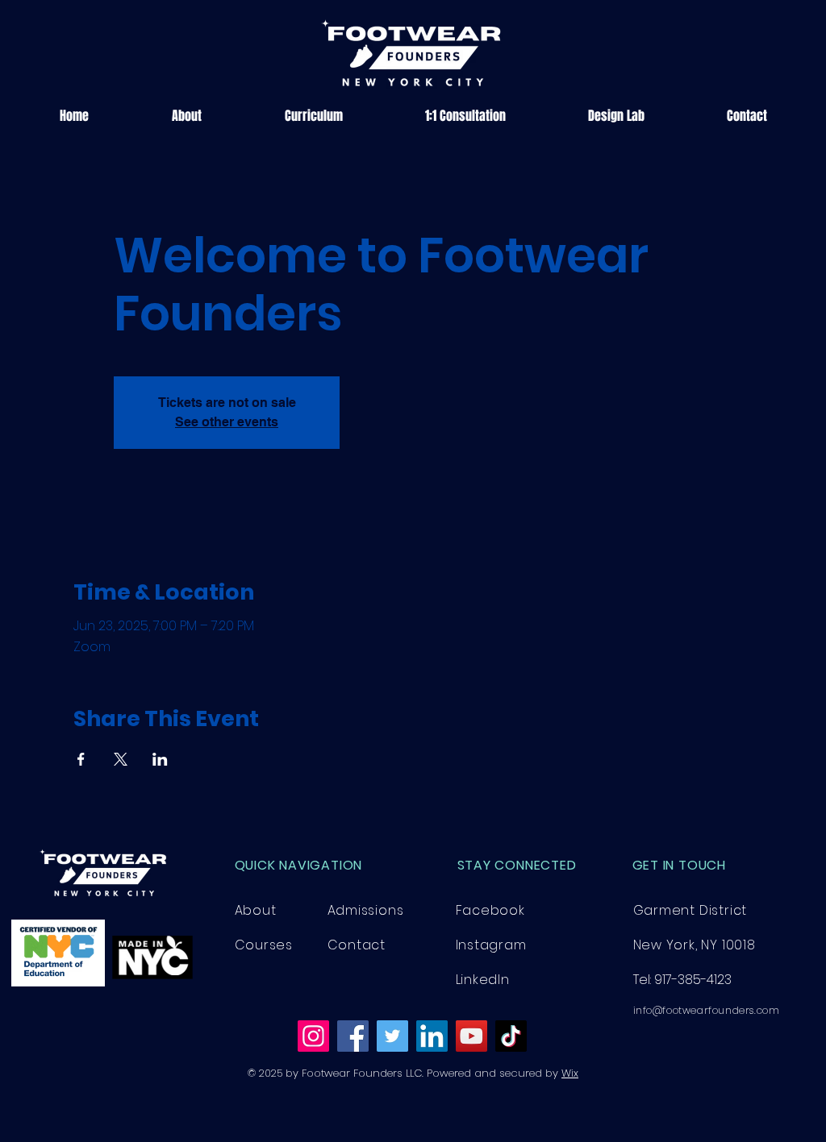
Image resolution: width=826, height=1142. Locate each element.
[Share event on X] (120, 759)
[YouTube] (471, 1036)
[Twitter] (392, 1036)
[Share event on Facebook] (81, 759)
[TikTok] (511, 1036)
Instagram (491, 945)
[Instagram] (313, 1036)
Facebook (490, 910)
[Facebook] (353, 1036)
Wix (569, 1073)
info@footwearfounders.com (706, 1010)
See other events (226, 422)
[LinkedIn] (432, 1036)
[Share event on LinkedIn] (160, 759)
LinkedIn (483, 979)
